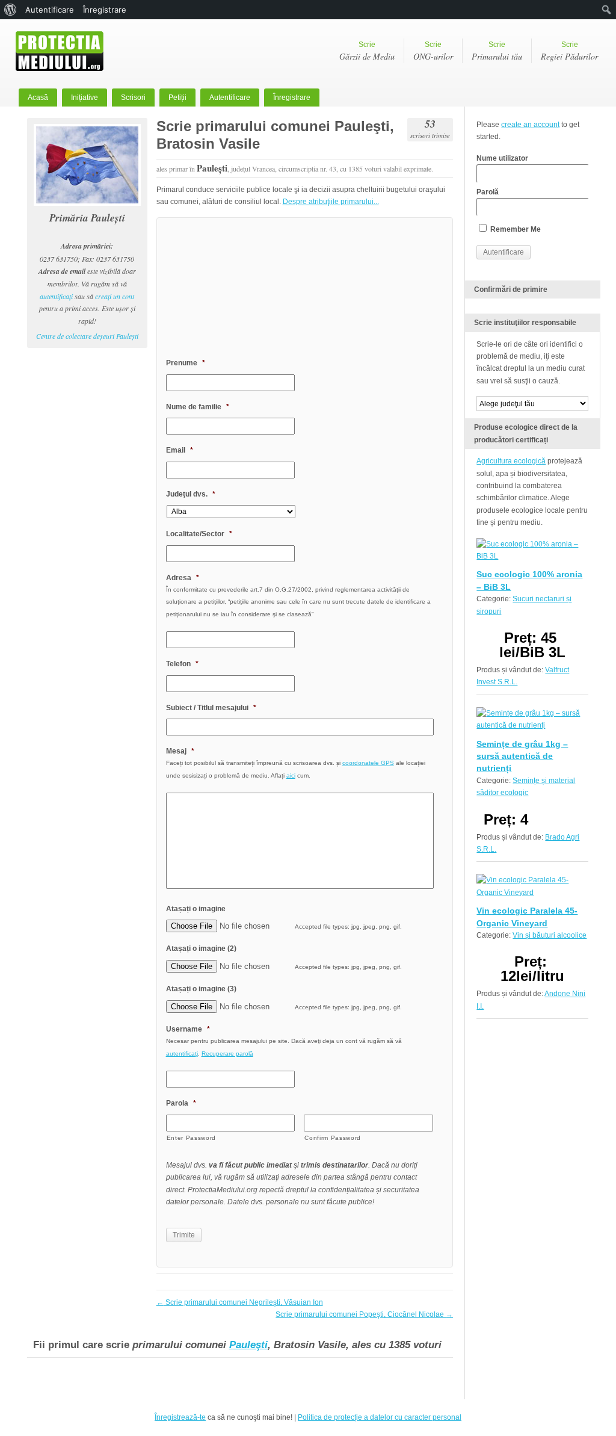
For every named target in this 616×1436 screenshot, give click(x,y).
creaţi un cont (114, 296)
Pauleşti (248, 1345)
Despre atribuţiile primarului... (331, 201)
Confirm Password (332, 1137)
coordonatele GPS (368, 763)
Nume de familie (197, 407)
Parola (181, 1103)
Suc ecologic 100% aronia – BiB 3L (529, 580)
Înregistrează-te (180, 1417)
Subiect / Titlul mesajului (211, 708)
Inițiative (84, 97)
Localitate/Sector (199, 534)
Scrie (367, 51)
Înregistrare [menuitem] (104, 9)
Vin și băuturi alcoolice (550, 935)
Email (179, 450)
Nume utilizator (502, 158)
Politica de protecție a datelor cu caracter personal (379, 1417)
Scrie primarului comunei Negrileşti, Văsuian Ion (239, 1302)
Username (188, 1029)
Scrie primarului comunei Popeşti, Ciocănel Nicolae (364, 1314)
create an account (530, 124)
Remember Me (514, 229)
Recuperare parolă (227, 1053)
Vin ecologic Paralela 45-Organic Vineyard (527, 916)
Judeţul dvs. (190, 494)
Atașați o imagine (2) (201, 948)
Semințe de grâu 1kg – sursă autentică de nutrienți (522, 756)
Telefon (182, 664)
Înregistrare (291, 97)
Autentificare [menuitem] (49, 9)
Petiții (177, 97)
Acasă (38, 97)
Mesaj (180, 751)
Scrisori (133, 97)
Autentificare (229, 97)
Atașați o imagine (196, 909)
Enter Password (191, 1137)
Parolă (487, 192)
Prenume (185, 363)
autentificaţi (56, 296)
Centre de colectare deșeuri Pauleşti (87, 336)
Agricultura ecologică (511, 461)
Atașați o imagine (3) (201, 989)
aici (290, 775)
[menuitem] (10, 9)
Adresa (182, 578)
